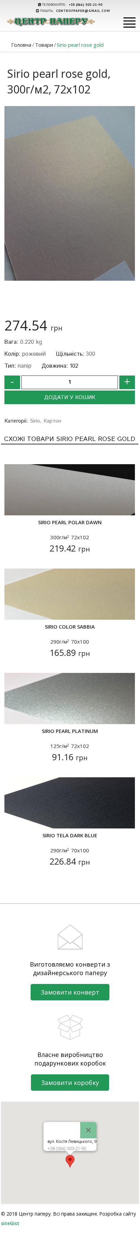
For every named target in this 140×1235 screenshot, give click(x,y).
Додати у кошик (69, 397)
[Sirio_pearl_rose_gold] (69, 193)
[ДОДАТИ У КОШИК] (14, 506)
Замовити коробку (70, 1082)
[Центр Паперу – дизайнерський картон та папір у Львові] (50, 21)
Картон (52, 421)
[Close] (88, 1130)
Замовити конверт (70, 992)
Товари (44, 44)
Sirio (35, 421)
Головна (21, 44)
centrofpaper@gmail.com (83, 11)
